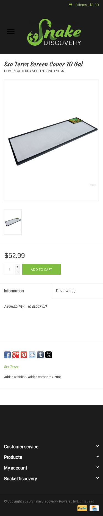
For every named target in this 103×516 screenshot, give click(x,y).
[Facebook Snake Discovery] (37, 422)
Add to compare (40, 377)
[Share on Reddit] (32, 354)
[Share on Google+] (15, 354)
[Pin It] (24, 354)
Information (14, 291)
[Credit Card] (93, 508)
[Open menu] (10, 31)
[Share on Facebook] (7, 354)
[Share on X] (48, 354)
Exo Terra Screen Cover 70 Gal (40, 71)
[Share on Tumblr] (40, 354)
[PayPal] (82, 508)
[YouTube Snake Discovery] (56, 422)
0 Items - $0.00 (87, 5)
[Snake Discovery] (62, 32)
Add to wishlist (15, 377)
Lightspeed (85, 501)
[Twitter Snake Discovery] (46, 422)
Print (57, 377)
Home (8, 71)
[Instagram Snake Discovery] (66, 422)
